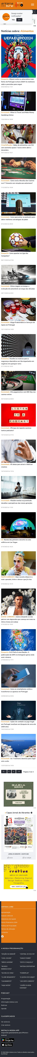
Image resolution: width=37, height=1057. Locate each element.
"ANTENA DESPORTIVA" (27, 966)
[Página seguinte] (14, 771)
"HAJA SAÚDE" (6, 985)
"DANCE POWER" (25, 958)
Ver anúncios (5, 1022)
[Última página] (19, 771)
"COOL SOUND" (6, 958)
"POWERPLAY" (24, 973)
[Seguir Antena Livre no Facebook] (2, 937)
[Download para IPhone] (18, 1045)
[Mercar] (18, 794)
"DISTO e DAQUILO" (26, 962)
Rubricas (4, 1005)
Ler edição (27, 858)
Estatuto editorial (7, 916)
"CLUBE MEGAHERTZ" (8, 977)
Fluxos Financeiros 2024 (9, 922)
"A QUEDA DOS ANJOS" (27, 977)
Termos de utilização (8, 929)
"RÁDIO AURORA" (7, 962)
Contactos (4, 932)
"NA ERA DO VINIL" (7, 973)
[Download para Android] (17, 1040)
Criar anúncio (5, 1025)
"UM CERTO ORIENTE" (27, 981)
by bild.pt (4, 1054)
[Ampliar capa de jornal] (18, 833)
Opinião (4, 1008)
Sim (19, 20)
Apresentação (5, 912)
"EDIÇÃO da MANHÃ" (8, 954)
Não (13, 20)
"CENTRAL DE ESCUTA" (27, 954)
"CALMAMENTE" (6, 981)
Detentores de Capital (8, 919)
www (11, 858)
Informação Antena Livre (9, 1002)
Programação (5, 999)
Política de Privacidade (8, 926)
